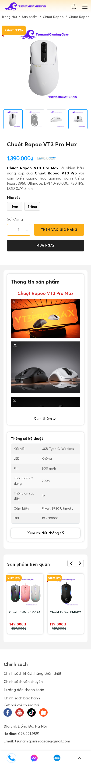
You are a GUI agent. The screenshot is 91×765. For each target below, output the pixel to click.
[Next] (80, 563)
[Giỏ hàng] (75, 6)
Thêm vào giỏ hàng (59, 229)
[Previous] (71, 563)
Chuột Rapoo (53, 17)
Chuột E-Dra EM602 (65, 612)
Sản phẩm (30, 17)
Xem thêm (43, 418)
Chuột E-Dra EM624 (24, 612)
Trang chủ (9, 17)
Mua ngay (45, 245)
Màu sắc (13, 197)
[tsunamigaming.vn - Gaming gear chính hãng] (25, 6)
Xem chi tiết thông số (45, 533)
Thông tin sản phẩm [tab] (35, 281)
